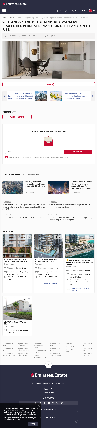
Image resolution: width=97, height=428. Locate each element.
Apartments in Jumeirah (23, 345)
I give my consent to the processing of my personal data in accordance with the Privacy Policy (38, 157)
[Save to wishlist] (29, 237)
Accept (33, 424)
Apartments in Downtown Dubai (8, 354)
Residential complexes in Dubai (39, 345)
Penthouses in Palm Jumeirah (55, 354)
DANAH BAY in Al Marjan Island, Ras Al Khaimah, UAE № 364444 (79, 262)
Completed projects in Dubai (40, 356)
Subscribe (77, 152)
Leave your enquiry (49, 410)
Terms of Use (48, 389)
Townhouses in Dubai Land (86, 354)
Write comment (17, 117)
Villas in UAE (70, 344)
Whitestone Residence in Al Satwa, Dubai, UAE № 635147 (16, 261)
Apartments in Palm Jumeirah (23, 349)
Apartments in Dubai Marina (23, 354)
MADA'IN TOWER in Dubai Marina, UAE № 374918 (46, 261)
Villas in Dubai (70, 347)
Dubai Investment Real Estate (80, 289)
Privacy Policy (48, 393)
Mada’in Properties (51, 283)
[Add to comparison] (24, 237)
